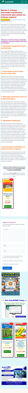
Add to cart (8, 206)
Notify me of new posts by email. (11, 264)
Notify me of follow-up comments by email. (13, 260)
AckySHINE (9, 2)
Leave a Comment (5, 19)
